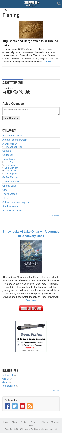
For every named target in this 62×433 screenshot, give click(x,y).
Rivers (5, 198)
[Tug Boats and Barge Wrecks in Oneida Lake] (31, 30)
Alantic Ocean (9, 143)
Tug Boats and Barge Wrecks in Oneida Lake (30, 43)
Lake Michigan (11, 167)
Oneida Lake (9, 185)
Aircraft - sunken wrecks (15, 139)
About (14, 422)
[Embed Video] (9, 92)
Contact (24, 422)
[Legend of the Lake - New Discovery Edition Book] (31, 255)
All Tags (56, 390)
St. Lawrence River (12, 210)
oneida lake (8, 385)
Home (6, 422)
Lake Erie (9, 162)
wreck (5, 378)
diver (5, 382)
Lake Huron (10, 164)
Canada (6, 150)
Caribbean (7, 154)
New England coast (13, 146)
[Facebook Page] (7, 406)
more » (49, 61)
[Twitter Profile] (15, 406)
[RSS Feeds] (30, 406)
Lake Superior (11, 173)
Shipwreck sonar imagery (15, 202)
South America (10, 206)
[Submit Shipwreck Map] (27, 92)
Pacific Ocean (9, 193)
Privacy (44, 422)
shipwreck (8, 375)
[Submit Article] (4, 92)
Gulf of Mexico (10, 177)
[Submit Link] (21, 92)
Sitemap (34, 422)
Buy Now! (31, 300)
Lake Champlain (11, 181)
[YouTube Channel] (22, 406)
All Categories (54, 215)
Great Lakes (8, 159)
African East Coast (12, 135)
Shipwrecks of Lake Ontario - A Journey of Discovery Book (31, 233)
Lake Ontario (10, 170)
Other (5, 189)
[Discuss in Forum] (15, 92)
